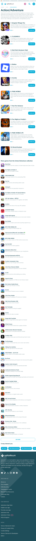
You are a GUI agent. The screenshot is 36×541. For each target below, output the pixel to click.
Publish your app (5, 507)
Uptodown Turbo (7, 515)
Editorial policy (5, 487)
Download (31, 30)
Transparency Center (6, 489)
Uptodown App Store (6, 505)
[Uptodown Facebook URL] (17, 473)
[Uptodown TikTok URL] (5, 473)
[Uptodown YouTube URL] (2, 473)
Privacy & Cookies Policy (7, 528)
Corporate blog (5, 494)
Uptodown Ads (5, 512)
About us (3, 482)
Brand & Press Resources (7, 492)
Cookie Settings (5, 531)
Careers (3, 497)
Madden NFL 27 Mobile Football (23, 0)
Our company (4, 484)
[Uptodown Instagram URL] (11, 473)
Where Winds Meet (6, 0)
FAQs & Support (5, 517)
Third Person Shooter (14, 448)
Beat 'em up (4, 448)
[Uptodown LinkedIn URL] (14, 473)
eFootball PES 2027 (14, 0)
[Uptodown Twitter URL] (8, 473)
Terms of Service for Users (8, 526)
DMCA (2, 536)
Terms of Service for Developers (9, 533)
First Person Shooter (26, 448)
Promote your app (6, 510)
